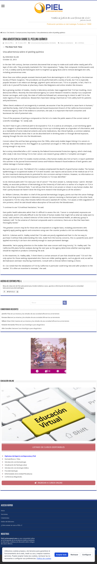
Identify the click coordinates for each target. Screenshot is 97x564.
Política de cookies (44, 558)
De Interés (10, 32)
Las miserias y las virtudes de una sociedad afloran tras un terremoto (36, 314)
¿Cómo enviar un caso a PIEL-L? (11, 525)
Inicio (4, 32)
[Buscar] (65, 303)
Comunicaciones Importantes (26, 32)
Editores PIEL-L (9, 43)
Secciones (4, 514)
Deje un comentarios (66, 43)
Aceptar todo (61, 555)
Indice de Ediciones (7, 521)
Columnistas (5, 518)
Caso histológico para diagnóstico (33, 325)
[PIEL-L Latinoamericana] (48, 7)
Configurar (86, 555)
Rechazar (74, 555)
